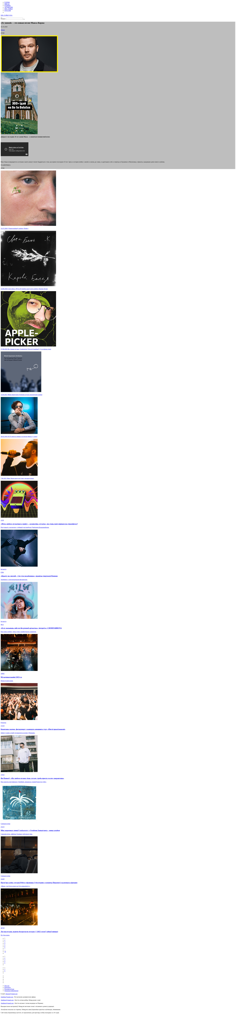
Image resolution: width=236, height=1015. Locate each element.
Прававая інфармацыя (11, 990)
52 (5, 951)
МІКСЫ (6, 4)
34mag (3, 30)
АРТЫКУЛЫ (8, 7)
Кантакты (7, 987)
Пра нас (6, 986)
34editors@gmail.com (7, 1000)
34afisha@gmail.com (7, 997)
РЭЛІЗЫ (7, 2)
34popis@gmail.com (11, 994)
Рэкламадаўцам (9, 989)
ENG (10, 15)
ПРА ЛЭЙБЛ (8, 9)
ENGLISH (7, 10)
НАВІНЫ (7, 5)
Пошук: (3, 19)
